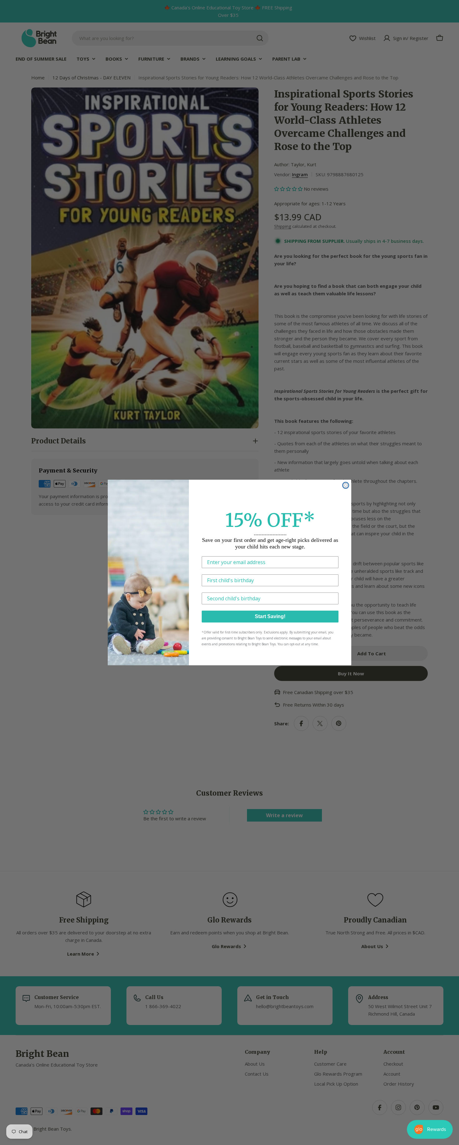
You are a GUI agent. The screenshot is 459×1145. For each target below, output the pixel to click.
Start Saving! (270, 616)
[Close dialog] (346, 485)
